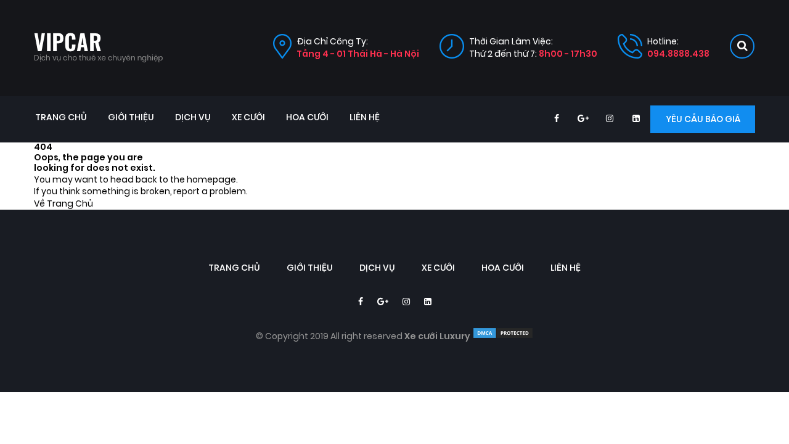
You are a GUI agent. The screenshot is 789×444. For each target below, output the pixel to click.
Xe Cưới (248, 117)
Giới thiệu (131, 117)
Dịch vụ (193, 117)
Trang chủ (61, 117)
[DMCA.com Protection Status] (503, 336)
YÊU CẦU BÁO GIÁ (703, 119)
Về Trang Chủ (63, 204)
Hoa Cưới (307, 117)
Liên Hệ (365, 117)
